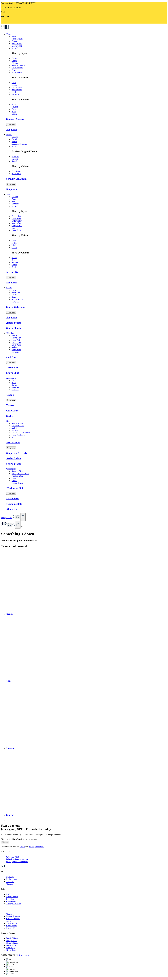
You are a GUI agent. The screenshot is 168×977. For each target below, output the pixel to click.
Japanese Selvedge (19, 144)
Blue (13, 104)
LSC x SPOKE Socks (21, 433)
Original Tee (17, 225)
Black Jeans (16, 174)
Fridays (15, 63)
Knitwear (15, 204)
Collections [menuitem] (11, 469)
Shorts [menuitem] (9, 288)
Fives (14, 70)
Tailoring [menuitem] (10, 333)
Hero (14, 290)
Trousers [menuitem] (9, 34)
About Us (10, 881)
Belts (14, 383)
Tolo (13, 228)
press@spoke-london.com (17, 861)
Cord (14, 92)
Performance (17, 43)
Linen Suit (16, 340)
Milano (14, 295)
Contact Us (11, 901)
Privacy (20, 955)
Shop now (11, 124)
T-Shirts (15, 197)
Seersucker (16, 292)
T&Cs (22, 847)
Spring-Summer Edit (20, 473)
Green (14, 114)
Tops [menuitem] (8, 194)
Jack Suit (15, 335)
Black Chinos (12, 938)
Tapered (15, 159)
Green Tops (11, 950)
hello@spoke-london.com (17, 859)
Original (15, 137)
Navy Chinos (11, 940)
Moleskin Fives (18, 426)
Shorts (14, 480)
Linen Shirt (16, 218)
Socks (14, 385)
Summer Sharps (18, 65)
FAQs (8, 894)
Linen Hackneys (18, 435)
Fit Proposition (12, 879)
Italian (14, 141)
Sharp (14, 297)
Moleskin (15, 94)
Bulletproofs (17, 72)
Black (14, 111)
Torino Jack (16, 342)
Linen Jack (16, 345)
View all (15, 48)
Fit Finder (10, 877)
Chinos (9, 914)
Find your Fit (6, 517)
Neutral (15, 107)
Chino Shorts (11, 926)
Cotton (14, 85)
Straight (15, 161)
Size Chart (10, 899)
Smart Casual (17, 39)
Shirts (14, 201)
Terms (26, 955)
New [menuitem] (8, 421)
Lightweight (17, 46)
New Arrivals (17, 423)
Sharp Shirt (16, 349)
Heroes (14, 58)
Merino (15, 243)
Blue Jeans (16, 171)
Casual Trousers (13, 918)
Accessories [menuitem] (11, 378)
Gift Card (15, 387)
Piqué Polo (16, 230)
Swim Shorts (11, 923)
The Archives (17, 483)
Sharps (14, 61)
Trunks (14, 380)
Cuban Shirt (17, 216)
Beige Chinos (12, 943)
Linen (14, 82)
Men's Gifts (11, 928)
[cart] (17, 525)
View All (15, 352)
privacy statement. (36, 847)
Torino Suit (16, 338)
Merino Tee (16, 223)
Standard (15, 156)
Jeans (8, 921)
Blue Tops (10, 948)
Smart (14, 36)
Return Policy (12, 897)
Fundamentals (17, 476)
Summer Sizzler (18, 471)
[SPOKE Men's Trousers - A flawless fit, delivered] (5, 30)
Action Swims (17, 299)
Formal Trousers (13, 916)
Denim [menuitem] (9, 134)
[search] (13, 525)
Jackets (14, 347)
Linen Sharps (17, 68)
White (14, 257)
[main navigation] (21, 526)
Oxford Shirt (17, 221)
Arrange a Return (13, 904)
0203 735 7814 (12, 857)
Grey (14, 109)
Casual (14, 41)
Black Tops (11, 945)
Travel (14, 139)
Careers (9, 884)
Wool (14, 245)
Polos (14, 199)
